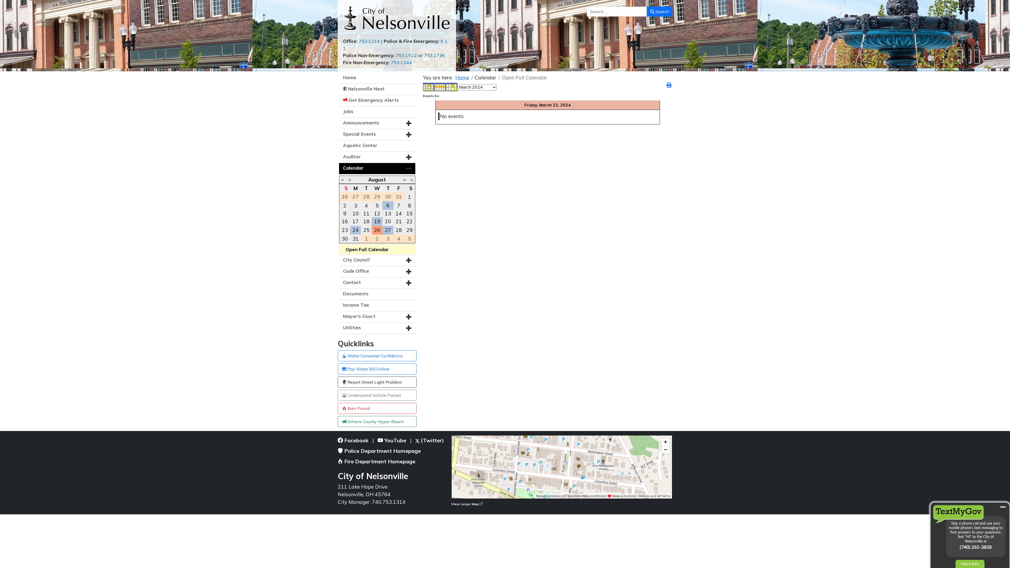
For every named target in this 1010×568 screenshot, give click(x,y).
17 (355, 221)
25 (366, 230)
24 (355, 230)
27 (388, 230)
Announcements (361, 123)
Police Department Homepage (382, 451)
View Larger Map (465, 504)
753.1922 (406, 55)
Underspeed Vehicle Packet (373, 395)
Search (661, 11)
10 (355, 213)
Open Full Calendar (367, 249)
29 (409, 230)
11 (366, 213)
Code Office (356, 271)
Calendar (353, 168)
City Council (356, 260)
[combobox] (617, 12)
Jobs (348, 111)
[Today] (452, 86)
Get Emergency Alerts (374, 100)
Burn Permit (358, 408)
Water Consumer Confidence (374, 355)
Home (349, 77)
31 (355, 239)
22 (409, 221)
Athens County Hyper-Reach (375, 421)
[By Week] (440, 86)
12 (377, 213)
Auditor (352, 157)
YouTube (394, 440)
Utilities (352, 327)
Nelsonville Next (366, 89)
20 (388, 221)
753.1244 (401, 62)
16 (345, 221)
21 (399, 221)
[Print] (669, 85)
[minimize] (1003, 507)
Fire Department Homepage (379, 461)
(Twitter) (432, 440)
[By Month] (429, 86)
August (377, 179)
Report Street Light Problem (374, 382)
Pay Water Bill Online (367, 369)
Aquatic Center (360, 145)
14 (399, 213)
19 (377, 221)
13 (388, 213)
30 (345, 239)
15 (409, 213)
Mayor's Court (359, 316)
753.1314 (369, 41)
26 (377, 230)
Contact (352, 282)
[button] (408, 123)
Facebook (355, 440)
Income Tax (356, 305)
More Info (970, 564)
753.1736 (434, 55)
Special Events (359, 134)
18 (366, 221)
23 (345, 230)
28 (399, 230)
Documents (355, 294)
